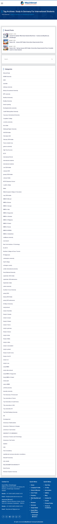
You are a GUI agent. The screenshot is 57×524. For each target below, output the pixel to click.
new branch (6, 241)
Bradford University (8, 97)
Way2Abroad (28, 521)
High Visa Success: (8, 150)
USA (4, 447)
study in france (7, 325)
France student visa (8, 143)
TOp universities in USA (9, 405)
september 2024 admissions (10, 279)
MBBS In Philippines (8, 220)
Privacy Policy (49, 503)
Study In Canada (7, 314)
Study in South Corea (8, 352)
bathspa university (7, 87)
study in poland (7, 349)
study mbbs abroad (8, 370)
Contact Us (48, 498)
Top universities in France (9, 398)
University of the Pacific (9, 440)
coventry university (7, 122)
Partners (33, 495)
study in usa (6, 363)
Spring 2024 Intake (7, 297)
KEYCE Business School (9, 181)
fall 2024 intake (7, 132)
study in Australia (7, 311)
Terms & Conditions (48, 506)
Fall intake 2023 (7, 136)
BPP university (6, 94)
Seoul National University (9, 272)
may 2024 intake (7, 195)
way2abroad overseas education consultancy (14, 454)
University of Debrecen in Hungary (11, 426)
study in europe (7, 318)
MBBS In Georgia (7, 206)
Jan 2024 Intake (7, 167)
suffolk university (7, 387)
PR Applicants (6, 255)
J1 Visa (47, 487)
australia (5, 83)
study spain (6, 380)
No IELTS (5, 248)
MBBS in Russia (7, 227)
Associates (48, 490)
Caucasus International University (11, 115)
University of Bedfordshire (9, 422)
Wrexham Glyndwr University (10, 471)
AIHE (4, 80)
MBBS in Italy (6, 209)
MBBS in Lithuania (7, 216)
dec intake (5, 125)
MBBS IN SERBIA (7, 230)
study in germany (7, 328)
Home (32, 485)
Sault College (6, 262)
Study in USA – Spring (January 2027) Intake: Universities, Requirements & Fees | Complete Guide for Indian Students (31, 49)
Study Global (34, 507)
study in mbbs (6, 342)
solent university (7, 286)
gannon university (7, 146)
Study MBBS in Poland (8, 377)
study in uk (5, 359)
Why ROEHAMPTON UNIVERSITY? (11, 464)
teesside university (7, 391)
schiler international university (10, 269)
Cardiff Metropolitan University (10, 111)
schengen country (7, 265)
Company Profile (35, 487)
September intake (7, 283)
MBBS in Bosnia (7, 202)
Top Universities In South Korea (11, 401)
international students (8, 160)
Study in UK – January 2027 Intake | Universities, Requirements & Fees (26, 42)
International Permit (8, 157)
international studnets (8, 164)
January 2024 (6, 171)
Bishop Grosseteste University (10, 90)
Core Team (34, 493)
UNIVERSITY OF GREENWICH (10, 433)
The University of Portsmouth (10, 394)
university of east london (9, 429)
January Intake (6, 178)
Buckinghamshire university (9, 108)
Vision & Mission (35, 490)
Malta (4, 188)
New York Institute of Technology (11, 244)
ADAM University (7, 76)
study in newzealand (8, 345)
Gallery (47, 493)
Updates (5, 443)
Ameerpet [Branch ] (35, 515)
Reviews (33, 502)
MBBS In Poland (7, 223)
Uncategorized (6, 419)
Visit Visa (47, 485)
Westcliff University (8, 457)
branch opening (7, 104)
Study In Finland (7, 321)
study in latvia (6, 335)
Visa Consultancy (7, 450)
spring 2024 (6, 293)
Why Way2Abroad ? (36, 499)
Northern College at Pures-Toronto (11, 251)
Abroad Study (6, 73)
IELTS (4, 153)
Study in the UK (7, 356)
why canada (6, 461)
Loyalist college (7, 185)
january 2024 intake (8, 174)
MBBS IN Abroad (7, 199)
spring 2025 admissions (9, 300)
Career (47, 500)
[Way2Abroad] (28, 3)
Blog (46, 495)
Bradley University (7, 101)
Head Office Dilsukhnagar (34, 511)
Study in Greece (7, 331)
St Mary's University (8, 304)
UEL (4, 415)
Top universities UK (8, 408)
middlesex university (8, 237)
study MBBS (6, 366)
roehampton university (8, 258)
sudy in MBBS (6, 384)
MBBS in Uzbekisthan (8, 234)
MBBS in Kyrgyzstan (8, 213)
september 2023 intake (8, 276)
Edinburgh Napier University (9, 129)
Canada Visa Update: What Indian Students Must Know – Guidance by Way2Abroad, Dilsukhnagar (29, 36)
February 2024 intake (8, 139)
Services (33, 505)
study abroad (6, 307)
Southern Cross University (9, 290)
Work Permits (6, 468)
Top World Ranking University (10, 412)
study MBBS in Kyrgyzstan (9, 373)
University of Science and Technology (12, 436)
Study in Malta (6, 338)
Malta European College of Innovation (12, 192)
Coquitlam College (7, 118)
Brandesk (40, 521)
